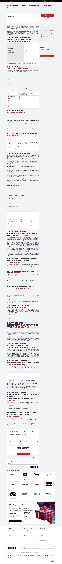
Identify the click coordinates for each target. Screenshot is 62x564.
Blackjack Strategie (11, 535)
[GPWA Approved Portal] (52, 561)
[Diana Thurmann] (8, 10)
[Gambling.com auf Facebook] (12, 550)
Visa (8, 268)
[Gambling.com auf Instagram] (13, 550)
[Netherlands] (43, 555)
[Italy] (39, 555)
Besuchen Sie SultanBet (47, 56)
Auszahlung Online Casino (13, 280)
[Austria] (12, 555)
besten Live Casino (27, 187)
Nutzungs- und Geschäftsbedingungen (27, 552)
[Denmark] (24, 555)
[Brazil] (18, 555)
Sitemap (41, 542)
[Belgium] (14, 555)
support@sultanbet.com (44, 44)
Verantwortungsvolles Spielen (43, 540)
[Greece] (29, 555)
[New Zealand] (45, 555)
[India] (35, 555)
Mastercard (12, 268)
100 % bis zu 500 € (28, 44)
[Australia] (10, 555)
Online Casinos (13, 3)
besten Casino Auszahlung (33, 30)
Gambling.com (9, 3)
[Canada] (20, 555)
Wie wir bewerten (42, 535)
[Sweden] (8, 557)
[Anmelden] (45, 1)
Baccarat (11, 194)
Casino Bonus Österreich (34, 89)
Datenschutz (36, 552)
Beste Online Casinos (11, 530)
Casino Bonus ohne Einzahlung (13, 533)
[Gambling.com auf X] (8, 550)
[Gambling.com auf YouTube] (10, 550)
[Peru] (49, 555)
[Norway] (47, 555)
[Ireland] (37, 555)
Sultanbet (17, 3)
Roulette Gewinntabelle (12, 537)
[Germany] (26, 555)
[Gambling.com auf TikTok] (15, 550)
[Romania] (51, 555)
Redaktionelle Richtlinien (43, 533)
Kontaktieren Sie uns (42, 537)
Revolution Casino (26, 535)
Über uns (41, 530)
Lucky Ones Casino (26, 530)
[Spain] (53, 555)
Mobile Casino (34, 249)
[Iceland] (31, 555)
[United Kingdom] (8, 555)
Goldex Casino (26, 537)
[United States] (10, 557)
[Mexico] (41, 555)
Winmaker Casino (26, 533)
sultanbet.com (42, 53)
